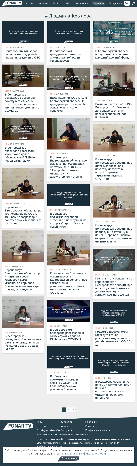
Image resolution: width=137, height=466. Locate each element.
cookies (61, 439)
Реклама (90, 426)
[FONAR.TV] (12, 3)
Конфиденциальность (97, 430)
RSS (39, 422)
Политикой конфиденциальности (85, 453)
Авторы (65, 426)
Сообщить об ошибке (49, 430)
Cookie (32, 450)
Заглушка (66, 430)
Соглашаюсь (69, 458)
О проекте (67, 422)
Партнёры (91, 422)
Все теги (41, 426)
